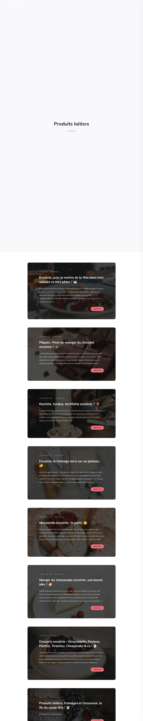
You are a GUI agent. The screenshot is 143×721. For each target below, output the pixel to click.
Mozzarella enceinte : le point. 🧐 (63, 523)
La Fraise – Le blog (12, 7)
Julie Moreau (54, 272)
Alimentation (97, 309)
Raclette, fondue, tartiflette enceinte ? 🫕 (69, 404)
